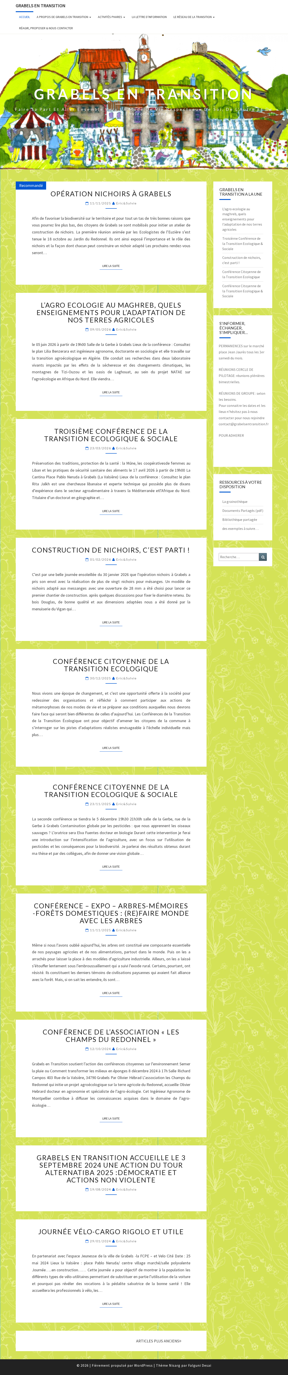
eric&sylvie (126, 203)
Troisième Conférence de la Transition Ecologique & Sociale (111, 435)
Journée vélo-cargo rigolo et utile (111, 1231)
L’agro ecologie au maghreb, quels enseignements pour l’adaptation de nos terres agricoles (111, 312)
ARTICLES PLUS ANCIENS (157, 1341)
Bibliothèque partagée (239, 519)
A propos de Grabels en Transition (63, 17)
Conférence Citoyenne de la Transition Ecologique (111, 665)
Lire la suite (112, 266)
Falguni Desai (199, 1365)
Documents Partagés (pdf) (242, 510)
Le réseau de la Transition (192, 17)
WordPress (143, 1365)
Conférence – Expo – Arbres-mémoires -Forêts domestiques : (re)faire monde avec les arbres (111, 913)
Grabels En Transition (40, 5)
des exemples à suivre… (240, 528)
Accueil (24, 17)
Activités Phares (110, 17)
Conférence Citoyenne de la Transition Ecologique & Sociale (111, 790)
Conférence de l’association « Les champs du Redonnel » (111, 1035)
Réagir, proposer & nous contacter (46, 28)
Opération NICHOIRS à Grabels (111, 194)
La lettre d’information (149, 17)
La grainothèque (235, 501)
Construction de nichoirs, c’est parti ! (111, 550)
